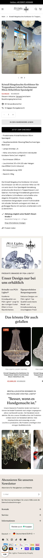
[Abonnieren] (38, 494)
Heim (3, 17)
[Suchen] (36, 9)
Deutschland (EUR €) (24, 534)
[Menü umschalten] (2, 9)
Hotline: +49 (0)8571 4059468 (21, 2)
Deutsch (5, 534)
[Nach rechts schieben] (24, 77)
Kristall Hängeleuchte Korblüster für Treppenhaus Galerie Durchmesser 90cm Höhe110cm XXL (16, 375)
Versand (19, 96)
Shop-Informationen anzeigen (15, 223)
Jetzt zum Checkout (21, 130)
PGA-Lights (12, 553)
